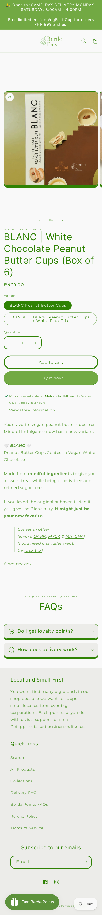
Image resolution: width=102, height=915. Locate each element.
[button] (6, 41)
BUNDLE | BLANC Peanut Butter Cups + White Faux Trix (50, 319)
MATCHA (74, 536)
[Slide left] (39, 219)
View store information (32, 410)
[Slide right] (62, 219)
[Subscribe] (85, 862)
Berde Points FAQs (29, 804)
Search (17, 757)
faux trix (33, 550)
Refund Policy (24, 816)
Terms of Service (26, 828)
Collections (21, 781)
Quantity (12, 332)
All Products (22, 769)
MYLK (54, 536)
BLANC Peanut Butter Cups (37, 305)
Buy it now (51, 378)
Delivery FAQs (24, 792)
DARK (39, 536)
